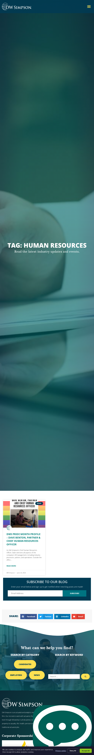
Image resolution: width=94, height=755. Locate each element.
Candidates (25, 664)
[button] (89, 6)
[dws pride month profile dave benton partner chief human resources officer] (24, 514)
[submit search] (85, 676)
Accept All (86, 751)
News (37, 675)
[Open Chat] (62, 729)
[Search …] (64, 676)
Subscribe (74, 593)
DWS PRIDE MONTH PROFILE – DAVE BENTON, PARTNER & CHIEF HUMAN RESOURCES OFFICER (23, 539)
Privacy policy (60, 751)
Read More (11, 566)
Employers (16, 675)
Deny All (73, 751)
